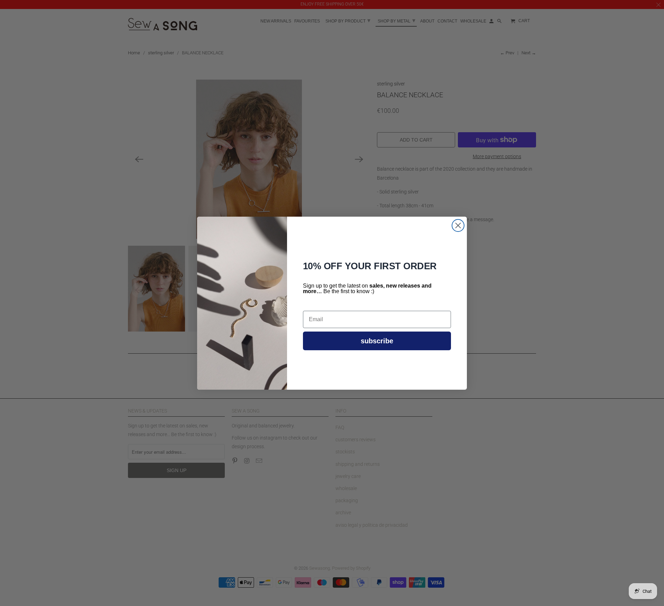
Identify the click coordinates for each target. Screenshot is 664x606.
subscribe (377, 341)
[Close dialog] (458, 225)
